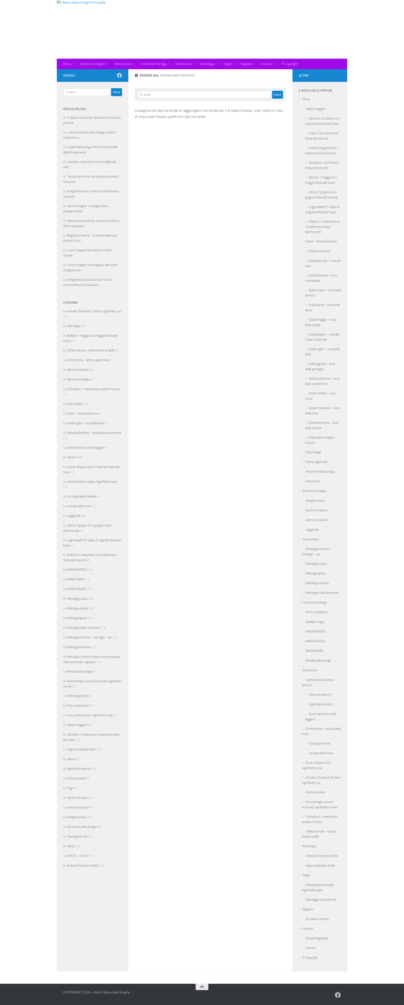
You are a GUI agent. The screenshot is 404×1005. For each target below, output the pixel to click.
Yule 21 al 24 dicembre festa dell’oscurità (321, 135)
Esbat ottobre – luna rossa (320, 395)
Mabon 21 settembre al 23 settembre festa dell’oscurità (322, 227)
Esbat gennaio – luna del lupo (323, 263)
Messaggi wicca (77, 599)
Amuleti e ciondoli (317, 919)
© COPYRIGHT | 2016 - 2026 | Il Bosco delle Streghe (96, 992)
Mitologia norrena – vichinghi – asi (89, 637)
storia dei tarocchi (78, 807)
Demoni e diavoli (78, 370)
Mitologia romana (78, 647)
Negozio (246, 64)
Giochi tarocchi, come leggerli (85, 447)
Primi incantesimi (78, 705)
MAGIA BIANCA (77, 570)
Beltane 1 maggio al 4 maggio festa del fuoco (321, 180)
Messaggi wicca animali (321, 899)
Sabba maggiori (77, 725)
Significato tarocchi (79, 769)
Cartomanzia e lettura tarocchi (318, 682)
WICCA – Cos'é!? (78, 856)
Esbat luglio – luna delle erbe (85, 423)
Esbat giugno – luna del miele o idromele (322, 337)
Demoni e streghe (92, 64)
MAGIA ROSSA (76, 589)
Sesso (71, 759)
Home (71, 457)
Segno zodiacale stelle (81, 749)
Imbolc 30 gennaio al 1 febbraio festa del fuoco (321, 150)
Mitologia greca (77, 618)
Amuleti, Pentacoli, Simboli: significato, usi (94, 311)
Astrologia (208, 64)
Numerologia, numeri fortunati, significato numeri (320, 804)
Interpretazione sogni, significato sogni (92, 482)
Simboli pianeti (76, 778)
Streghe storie (76, 817)
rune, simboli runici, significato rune (90, 715)
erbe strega (74, 404)
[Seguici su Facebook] (119, 75)
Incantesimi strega (154, 64)
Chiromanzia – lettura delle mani (88, 360)
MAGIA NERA (75, 579)
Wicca (67, 64)
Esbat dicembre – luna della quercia (321, 425)
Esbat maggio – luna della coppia (320, 322)
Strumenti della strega (81, 827)
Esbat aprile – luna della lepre (322, 307)
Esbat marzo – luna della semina (323, 292)
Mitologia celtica (77, 608)
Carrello (311, 948)
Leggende (73, 516)
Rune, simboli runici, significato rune (317, 765)
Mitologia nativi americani (83, 628)
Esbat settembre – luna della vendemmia (94, 433)
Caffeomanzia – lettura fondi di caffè (90, 350)
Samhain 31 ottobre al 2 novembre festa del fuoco (322, 121)
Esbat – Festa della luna (82, 413)
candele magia (315, 622)
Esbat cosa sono (319, 251)
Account (266, 64)
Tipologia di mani (78, 836)
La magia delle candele (81, 496)
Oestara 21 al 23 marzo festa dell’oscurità (322, 165)
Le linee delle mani (79, 506)
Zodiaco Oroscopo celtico (83, 865)
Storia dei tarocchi (320, 695)
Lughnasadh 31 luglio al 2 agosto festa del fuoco (322, 209)
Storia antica (123, 64)
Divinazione (184, 64)
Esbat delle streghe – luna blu (321, 440)
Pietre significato (78, 696)
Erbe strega (313, 452)
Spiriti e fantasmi (78, 798)
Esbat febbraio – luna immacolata (321, 278)
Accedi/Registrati (317, 938)
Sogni (228, 64)
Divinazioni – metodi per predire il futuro (93, 389)
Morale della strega (79, 671)
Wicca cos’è (313, 481)
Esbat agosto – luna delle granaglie (320, 366)
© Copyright (290, 64)
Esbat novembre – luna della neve (322, 410)
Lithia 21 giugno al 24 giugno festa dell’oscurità (321, 194)
